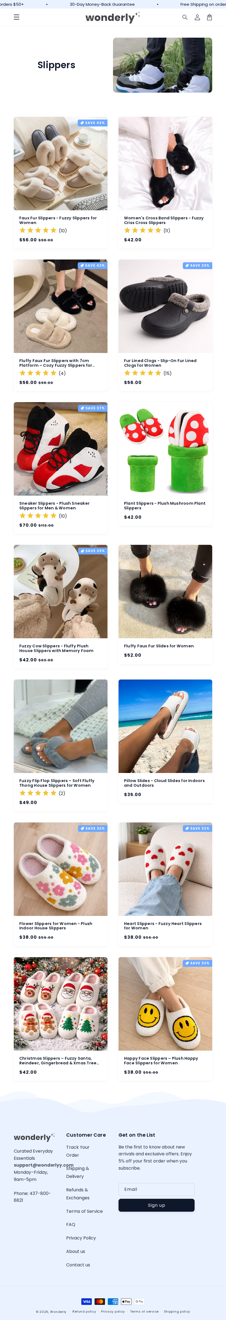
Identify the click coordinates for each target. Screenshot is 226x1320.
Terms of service (144, 1311)
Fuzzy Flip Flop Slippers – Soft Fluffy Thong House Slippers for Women (57, 783)
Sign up (156, 1205)
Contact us (78, 1265)
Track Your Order (78, 1151)
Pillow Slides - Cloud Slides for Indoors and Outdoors (164, 783)
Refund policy (84, 1311)
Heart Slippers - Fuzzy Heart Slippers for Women (163, 926)
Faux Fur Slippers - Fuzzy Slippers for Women (58, 220)
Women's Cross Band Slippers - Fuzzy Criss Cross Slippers (164, 220)
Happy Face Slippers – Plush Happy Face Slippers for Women (161, 1060)
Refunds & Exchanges (78, 1194)
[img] (38, 231)
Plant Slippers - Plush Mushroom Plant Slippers (165, 505)
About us (75, 1251)
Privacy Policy (81, 1238)
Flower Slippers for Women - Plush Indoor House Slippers (55, 926)
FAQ (70, 1224)
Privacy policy (113, 1311)
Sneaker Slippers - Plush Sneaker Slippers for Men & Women (54, 505)
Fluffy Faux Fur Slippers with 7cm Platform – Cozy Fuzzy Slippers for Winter (55, 363)
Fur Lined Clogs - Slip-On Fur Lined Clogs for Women (160, 363)
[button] (16, 17)
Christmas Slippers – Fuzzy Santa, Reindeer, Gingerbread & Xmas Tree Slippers (57, 1060)
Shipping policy (177, 1311)
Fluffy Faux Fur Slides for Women (159, 646)
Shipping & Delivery (77, 1172)
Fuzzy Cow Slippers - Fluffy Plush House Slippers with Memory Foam (56, 648)
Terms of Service (84, 1211)
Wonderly (58, 1312)
